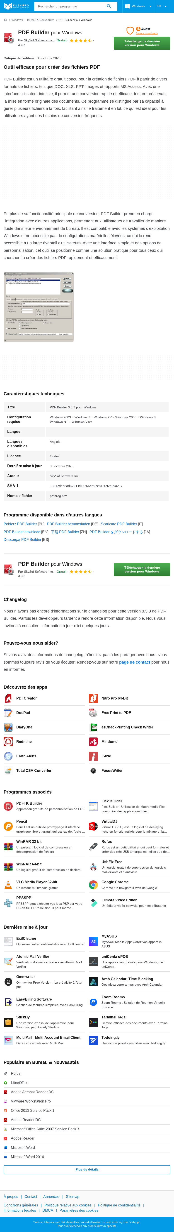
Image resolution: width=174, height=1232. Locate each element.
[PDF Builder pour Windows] (9, 38)
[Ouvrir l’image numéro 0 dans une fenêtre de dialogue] (39, 307)
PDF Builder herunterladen (68, 524)
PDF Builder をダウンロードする (116, 532)
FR (159, 6)
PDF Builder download (22, 532)
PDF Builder (50, 32)
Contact (30, 1197)
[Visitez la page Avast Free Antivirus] (142, 31)
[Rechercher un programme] (109, 6)
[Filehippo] (16, 6)
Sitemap (72, 1197)
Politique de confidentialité (119, 1205)
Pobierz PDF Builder (20, 524)
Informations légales (20, 1210)
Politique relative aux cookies (68, 1205)
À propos (11, 1197)
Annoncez (51, 1197)
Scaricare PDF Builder (119, 524)
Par (36, 40)
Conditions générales (21, 1205)
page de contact (134, 662)
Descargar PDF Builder (22, 540)
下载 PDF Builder (65, 532)
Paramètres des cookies (79, 1210)
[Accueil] (5, 20)
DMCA (47, 1210)
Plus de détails (87, 1169)
